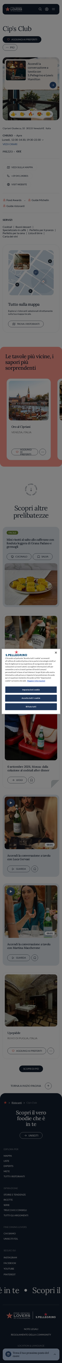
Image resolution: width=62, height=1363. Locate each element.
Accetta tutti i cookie (31, 698)
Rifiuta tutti (31, 707)
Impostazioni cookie (31, 690)
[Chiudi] (56, 652)
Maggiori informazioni (36, 681)
